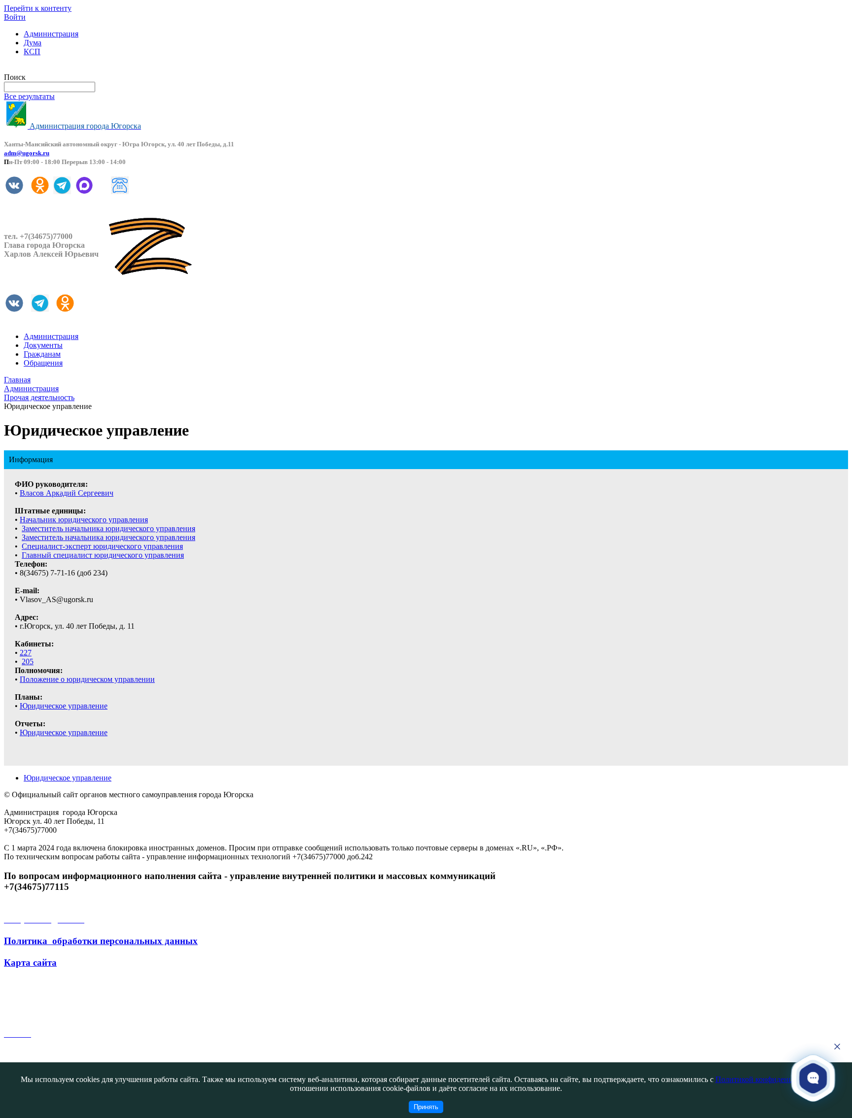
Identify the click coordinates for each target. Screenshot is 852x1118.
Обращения (43, 363)
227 (26, 652)
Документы (43, 345)
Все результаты (29, 96)
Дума (32, 42)
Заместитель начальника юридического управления (108, 528)
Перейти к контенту (37, 8)
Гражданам (42, 354)
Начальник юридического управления (84, 519)
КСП (32, 51)
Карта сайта (30, 962)
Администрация (51, 34)
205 (28, 661)
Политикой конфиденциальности (771, 1079)
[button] (813, 1077)
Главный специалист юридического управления (103, 555)
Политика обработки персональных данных (101, 941)
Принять (426, 1107)
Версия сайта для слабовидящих (58, 68)
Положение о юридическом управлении (87, 679)
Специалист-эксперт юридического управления (102, 546)
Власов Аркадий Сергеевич (66, 493)
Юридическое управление (63, 706)
